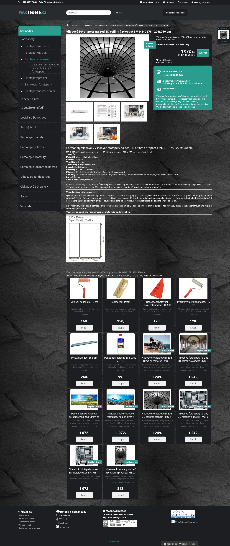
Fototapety (27, 39)
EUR (121, 12)
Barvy (24, 196)
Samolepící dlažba (32, 147)
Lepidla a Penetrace (33, 117)
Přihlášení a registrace (175, 12)
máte (169, 88)
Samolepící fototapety (38, 84)
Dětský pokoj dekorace (35, 177)
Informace (23, 515)
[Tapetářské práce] (183, 517)
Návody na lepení (202, 2)
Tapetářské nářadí (31, 107)
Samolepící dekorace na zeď (38, 167)
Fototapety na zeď (36, 52)
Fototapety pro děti (36, 78)
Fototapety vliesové (37, 59)
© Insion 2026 (115, 542)
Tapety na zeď (29, 99)
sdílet (184, 544)
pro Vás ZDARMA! (183, 82)
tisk (193, 544)
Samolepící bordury (33, 157)
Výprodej (26, 206)
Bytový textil (28, 127)
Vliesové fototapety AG (45, 64)
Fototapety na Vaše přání (40, 91)
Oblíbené (169, 2)
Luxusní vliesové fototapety (41, 70)
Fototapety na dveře (37, 46)
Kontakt (184, 2)
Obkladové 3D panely (34, 186)
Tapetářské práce (150, 2)
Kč (117, 12)
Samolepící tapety (31, 137)
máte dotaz (171, 544)
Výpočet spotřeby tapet (186, 522)
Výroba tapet (24, 525)
